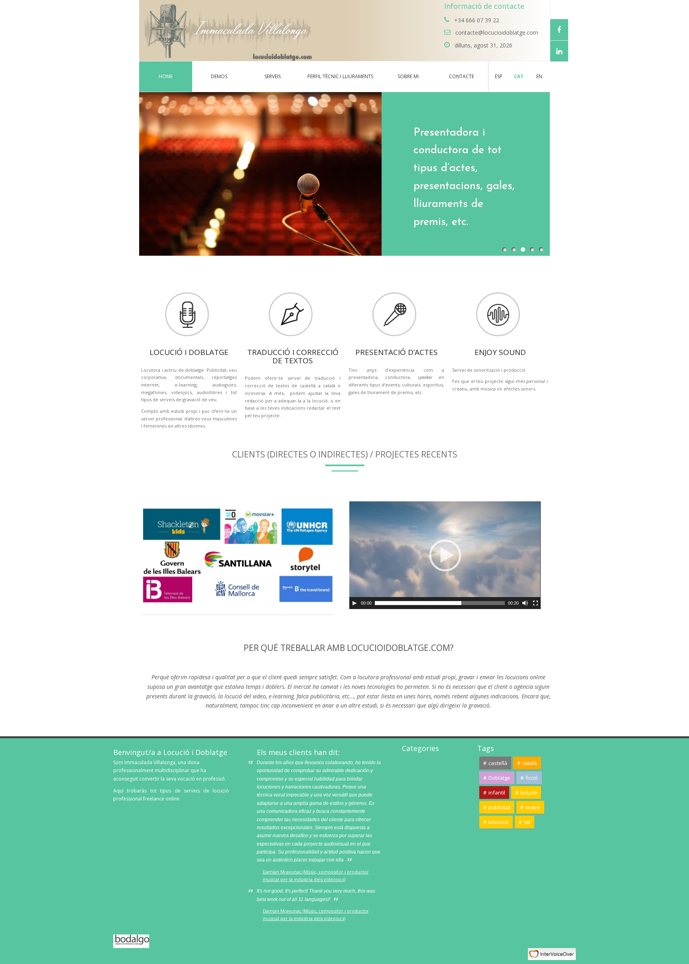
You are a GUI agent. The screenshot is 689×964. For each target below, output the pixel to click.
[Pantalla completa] (535, 603)
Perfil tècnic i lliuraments (340, 76)
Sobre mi (408, 76)
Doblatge (499, 777)
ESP (498, 76)
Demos (219, 76)
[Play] (354, 603)
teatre (533, 807)
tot (527, 822)
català (529, 763)
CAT (519, 76)
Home (166, 76)
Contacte (461, 76)
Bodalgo (139, 938)
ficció (532, 777)
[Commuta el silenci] (525, 603)
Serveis (272, 76)
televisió (498, 822)
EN (539, 76)
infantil (496, 792)
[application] (445, 555)
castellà (497, 763)
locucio (528, 792)
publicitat (499, 807)
